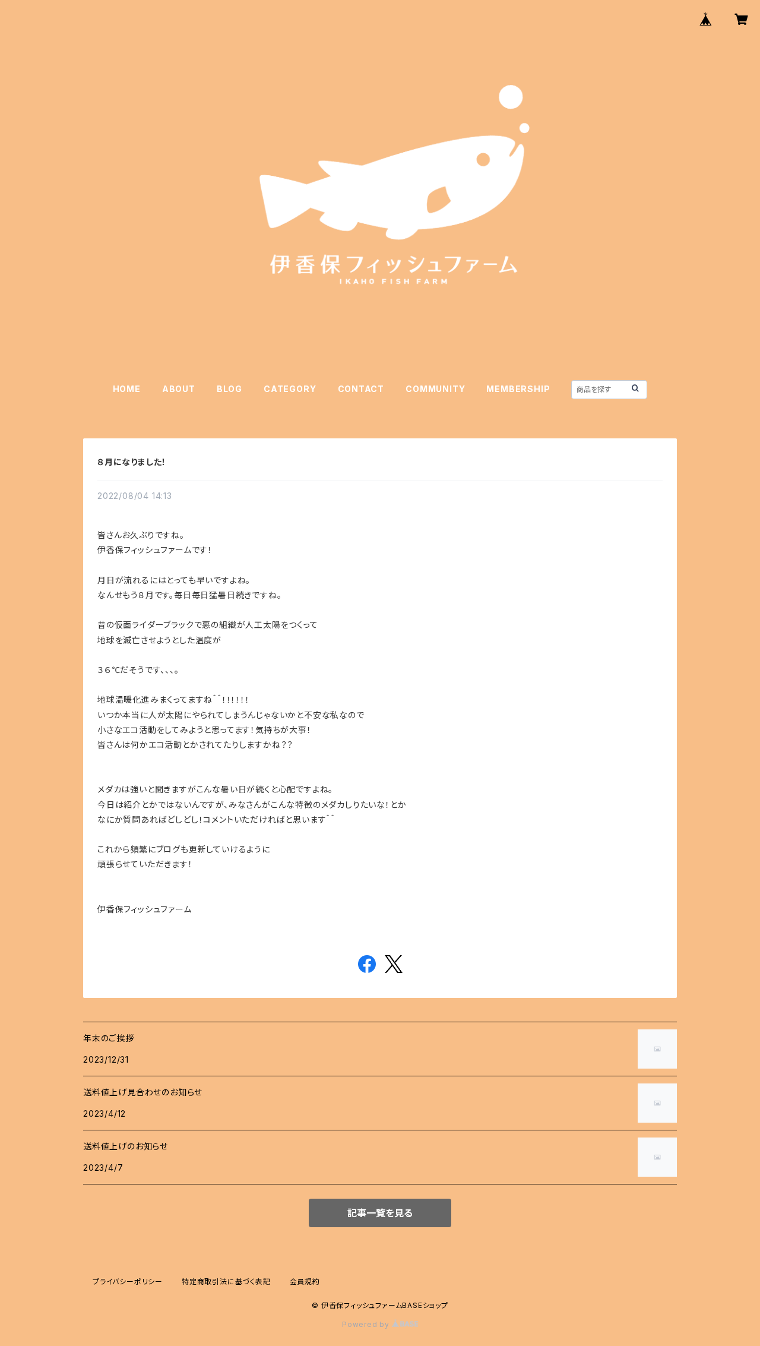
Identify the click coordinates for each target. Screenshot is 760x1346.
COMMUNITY (435, 389)
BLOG (229, 389)
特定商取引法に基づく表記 (226, 1281)
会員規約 (305, 1281)
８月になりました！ (131, 462)
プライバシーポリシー (128, 1281)
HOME (127, 389)
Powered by (367, 1324)
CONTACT (361, 389)
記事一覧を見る (380, 1213)
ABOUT (178, 389)
